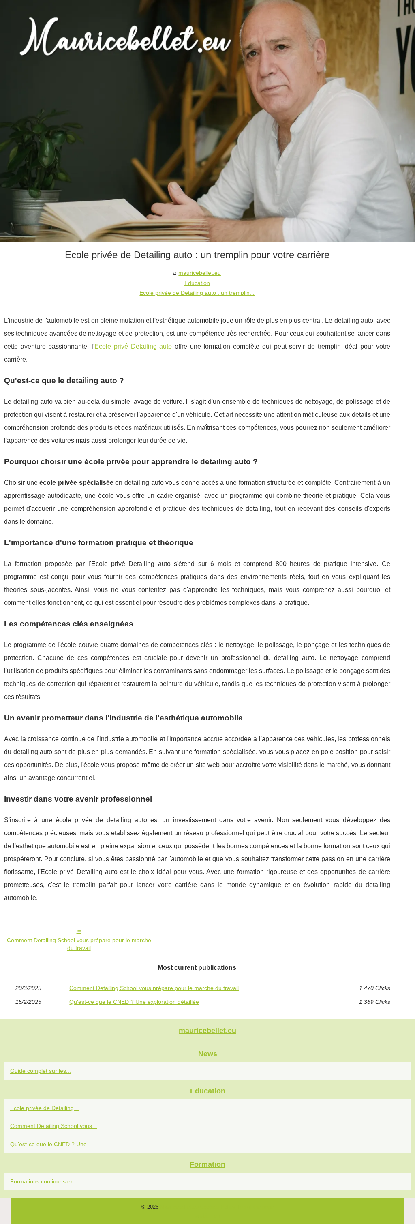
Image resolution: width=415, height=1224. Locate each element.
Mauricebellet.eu (179, 1207)
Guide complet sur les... (40, 1071)
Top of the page (255, 1207)
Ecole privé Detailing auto (133, 346)
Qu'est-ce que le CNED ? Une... (51, 1144)
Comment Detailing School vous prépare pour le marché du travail (79, 944)
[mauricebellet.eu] (207, 121)
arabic (202, 1216)
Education (197, 283)
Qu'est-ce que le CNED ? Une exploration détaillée (134, 1002)
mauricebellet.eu (199, 273)
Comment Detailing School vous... (53, 1126)
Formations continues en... (44, 1181)
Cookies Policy (217, 1207)
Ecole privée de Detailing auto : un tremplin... (197, 292)
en (217, 1216)
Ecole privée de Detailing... (44, 1108)
